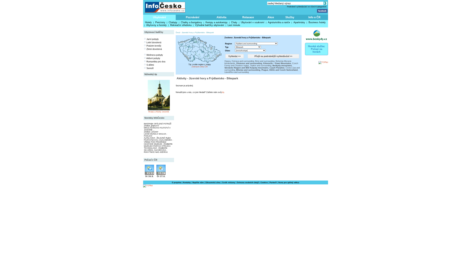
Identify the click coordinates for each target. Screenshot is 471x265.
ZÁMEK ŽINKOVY (151, 126)
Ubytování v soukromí (252, 22)
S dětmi (150, 65)
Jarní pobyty (152, 39)
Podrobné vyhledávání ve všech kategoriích (306, 7)
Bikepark (210, 32)
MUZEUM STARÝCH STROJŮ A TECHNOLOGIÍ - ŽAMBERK (157, 147)
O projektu (176, 182)
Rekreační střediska (181, 25)
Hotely (148, 22)
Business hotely (317, 22)
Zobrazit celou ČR (200, 67)
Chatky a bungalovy (191, 22)
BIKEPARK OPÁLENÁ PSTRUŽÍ (157, 124)
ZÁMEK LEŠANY (151, 132)
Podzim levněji (153, 46)
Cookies (264, 182)
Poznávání (192, 17)
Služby (289, 17)
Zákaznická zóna (212, 182)
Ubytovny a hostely (156, 25)
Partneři (273, 182)
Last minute (234, 25)
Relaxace (248, 17)
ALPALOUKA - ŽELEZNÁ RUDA (157, 138)
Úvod (178, 32)
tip (223, 92)
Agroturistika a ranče (279, 22)
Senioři (150, 68)
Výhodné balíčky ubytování (209, 25)
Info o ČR (314, 17)
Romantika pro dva (155, 61)
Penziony (160, 22)
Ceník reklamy (228, 182)
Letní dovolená (153, 42)
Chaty (234, 22)
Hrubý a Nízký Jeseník (158, 112)
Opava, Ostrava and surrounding (239, 61)
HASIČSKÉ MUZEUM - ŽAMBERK (158, 144)
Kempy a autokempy (217, 22)
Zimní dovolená (154, 49)
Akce (271, 17)
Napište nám (198, 182)
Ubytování (159, 17)
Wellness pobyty (154, 55)
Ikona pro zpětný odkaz (288, 182)
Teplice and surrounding (260, 65)
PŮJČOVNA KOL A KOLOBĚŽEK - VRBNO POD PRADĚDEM (158, 141)
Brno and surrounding (265, 61)
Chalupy (173, 22)
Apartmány (299, 22)
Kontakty (187, 182)
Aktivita (221, 17)
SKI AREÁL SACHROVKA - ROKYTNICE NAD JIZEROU (156, 151)
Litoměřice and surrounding (236, 72)
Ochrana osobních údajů (248, 182)
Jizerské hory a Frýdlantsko (193, 32)
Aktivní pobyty (153, 58)
